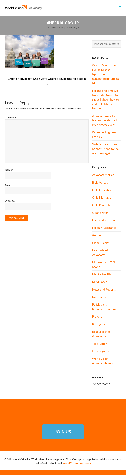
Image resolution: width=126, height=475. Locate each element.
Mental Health (101, 274)
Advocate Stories (103, 175)
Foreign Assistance (104, 227)
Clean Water (100, 212)
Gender (97, 235)
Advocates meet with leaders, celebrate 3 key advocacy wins (105, 120)
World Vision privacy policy (77, 463)
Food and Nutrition (104, 220)
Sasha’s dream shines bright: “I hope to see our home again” (105, 148)
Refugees (98, 324)
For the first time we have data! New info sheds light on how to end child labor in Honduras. (105, 99)
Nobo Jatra (99, 297)
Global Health (101, 243)
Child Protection (102, 205)
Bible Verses (100, 182)
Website (10, 200)
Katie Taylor (74, 27)
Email (9, 185)
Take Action (99, 343)
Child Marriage (101, 197)
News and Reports (104, 289)
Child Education (102, 190)
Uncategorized (101, 351)
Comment (11, 117)
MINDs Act (99, 282)
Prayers (97, 316)
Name (9, 169)
